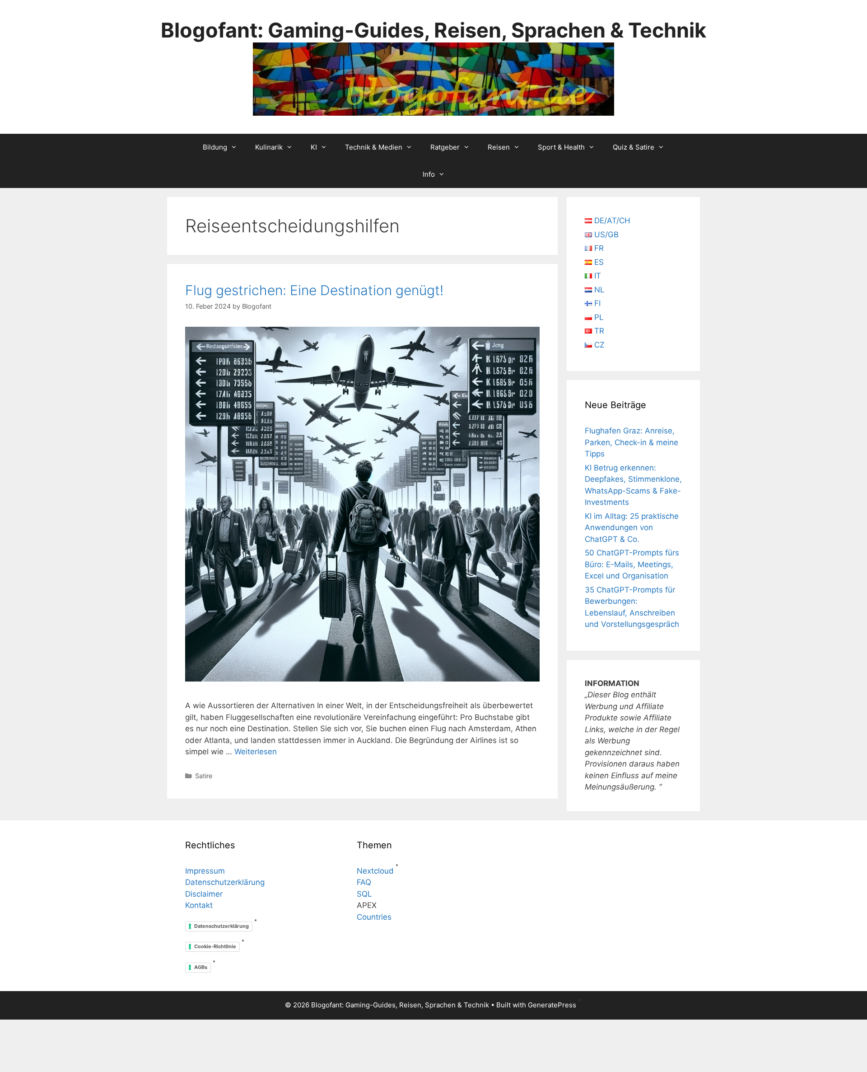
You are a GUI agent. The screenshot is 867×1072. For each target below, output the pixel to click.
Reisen (499, 147)
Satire (203, 776)
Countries (374, 917)
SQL (364, 893)
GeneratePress (552, 1005)
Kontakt (199, 905)
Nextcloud (375, 870)
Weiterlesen (255, 751)
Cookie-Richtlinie (215, 946)
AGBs (200, 967)
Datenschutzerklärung (225, 882)
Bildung (215, 147)
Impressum (205, 870)
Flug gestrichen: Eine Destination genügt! (314, 290)
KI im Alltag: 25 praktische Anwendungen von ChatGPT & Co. (632, 528)
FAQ (364, 882)
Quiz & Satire (633, 147)
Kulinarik (269, 147)
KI (314, 147)
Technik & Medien (373, 147)
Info (429, 174)
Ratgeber (445, 147)
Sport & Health (561, 147)
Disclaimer (204, 893)
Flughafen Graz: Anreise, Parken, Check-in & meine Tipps (631, 442)
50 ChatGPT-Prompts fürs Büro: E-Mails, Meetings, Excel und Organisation (632, 564)
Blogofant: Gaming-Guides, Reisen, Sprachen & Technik (433, 30)
